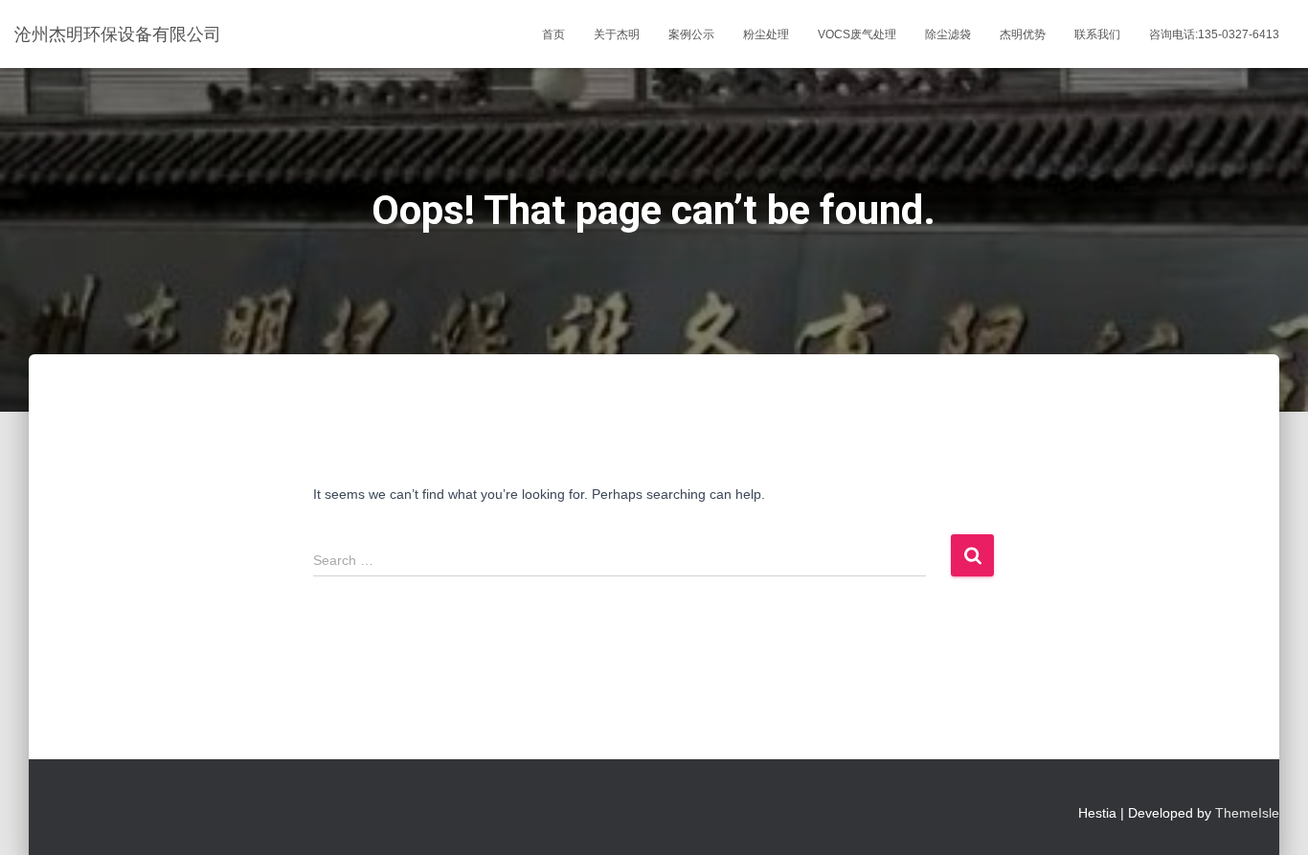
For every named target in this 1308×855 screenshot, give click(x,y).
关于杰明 (617, 34)
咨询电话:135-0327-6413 (1214, 34)
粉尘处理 (766, 34)
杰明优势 (1023, 34)
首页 (553, 34)
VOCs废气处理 (857, 34)
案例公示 (691, 34)
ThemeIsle (1247, 813)
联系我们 (1097, 34)
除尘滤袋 (948, 34)
